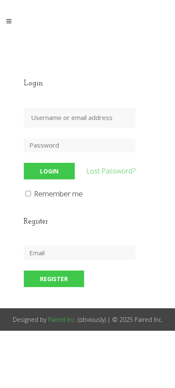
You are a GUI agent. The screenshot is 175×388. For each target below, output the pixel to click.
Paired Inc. (62, 319)
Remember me (57, 193)
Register (54, 279)
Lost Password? (111, 171)
